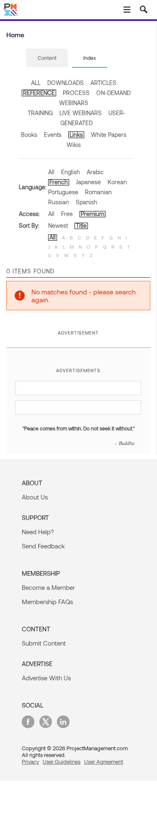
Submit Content (44, 643)
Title (81, 225)
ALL (36, 82)
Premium (92, 213)
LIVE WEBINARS (80, 112)
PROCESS (76, 92)
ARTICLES (103, 82)
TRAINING (40, 112)
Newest (58, 225)
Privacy (30, 761)
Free (67, 213)
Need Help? (38, 531)
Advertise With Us (46, 678)
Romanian (98, 192)
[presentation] (47, 57)
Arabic (95, 171)
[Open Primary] (127, 9)
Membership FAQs (47, 601)
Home (15, 35)
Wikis (74, 144)
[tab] (47, 58)
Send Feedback (43, 546)
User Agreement (103, 761)
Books (29, 134)
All (51, 171)
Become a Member (48, 587)
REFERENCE (39, 92)
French (58, 181)
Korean (117, 181)
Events (53, 134)
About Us (35, 497)
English (70, 171)
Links (76, 134)
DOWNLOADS (65, 82)
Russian (58, 202)
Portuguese (63, 192)
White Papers (108, 134)
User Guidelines (61, 761)
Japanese (88, 181)
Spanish (86, 202)
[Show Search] (143, 9)
